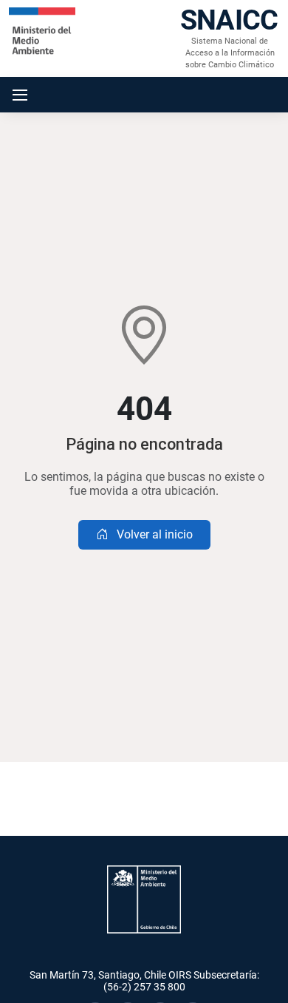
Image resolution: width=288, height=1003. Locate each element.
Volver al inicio (153, 534)
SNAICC (229, 20)
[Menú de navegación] (20, 95)
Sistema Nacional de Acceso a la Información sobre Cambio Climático (230, 53)
